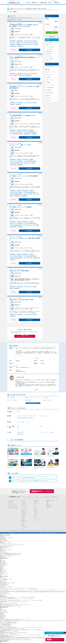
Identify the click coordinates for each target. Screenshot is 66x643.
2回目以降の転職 (10, 502)
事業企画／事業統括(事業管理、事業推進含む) (25, 417)
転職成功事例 (23, 518)
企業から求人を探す (36, 501)
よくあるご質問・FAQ (24, 509)
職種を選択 (56, 21)
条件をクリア (55, 29)
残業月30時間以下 (20, 434)
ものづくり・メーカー (51, 71)
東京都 (18, 411)
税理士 (35, 521)
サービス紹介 (23, 500)
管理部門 (48, 82)
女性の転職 (49, 90)
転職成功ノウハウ (24, 510)
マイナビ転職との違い (24, 503)
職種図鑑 (23, 521)
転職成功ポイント (24, 519)
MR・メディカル (50, 79)
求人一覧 (9, 11)
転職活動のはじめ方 (24, 511)
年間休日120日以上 (20, 432)
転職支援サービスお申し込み (50, 500)
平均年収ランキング (24, 522)
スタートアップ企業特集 (25, 527)
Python (41, 426)
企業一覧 (16, 5)
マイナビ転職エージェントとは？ (26, 502)
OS (0, 623)
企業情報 (14, 11)
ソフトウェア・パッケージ (4, 622)
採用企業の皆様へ (48, 506)
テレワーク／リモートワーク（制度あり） (47, 432)
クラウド (1, 624)
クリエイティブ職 (36, 512)
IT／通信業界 (20, 5)
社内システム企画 (43, 415)
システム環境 (2, 625)
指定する (1, 558)
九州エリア (49, 100)
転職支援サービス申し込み (42, 491)
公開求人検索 (36, 500)
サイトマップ (48, 507)
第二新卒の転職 (50, 92)
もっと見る (36, 358)
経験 (0, 626)
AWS (18, 426)
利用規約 (47, 501)
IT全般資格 (1, 627)
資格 (0, 630)
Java (18, 428)
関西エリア (49, 95)
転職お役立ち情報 (24, 520)
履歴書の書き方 (24, 512)
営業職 (48, 69)
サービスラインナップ (49, 505)
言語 (0, 619)
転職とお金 (23, 528)
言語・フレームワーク (3, 620)
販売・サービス (50, 74)
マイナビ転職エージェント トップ (13, 500)
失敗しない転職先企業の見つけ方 (12, 503)
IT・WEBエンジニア (50, 66)
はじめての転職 (10, 501)
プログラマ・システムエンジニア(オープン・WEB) (26, 415)
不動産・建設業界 (50, 87)
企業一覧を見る (52, 36)
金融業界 (48, 77)
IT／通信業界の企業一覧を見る (32, 403)
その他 (1, 628)
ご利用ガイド (23, 501)
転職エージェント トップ (10, 5)
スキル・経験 (2, 629)
